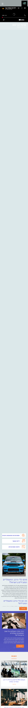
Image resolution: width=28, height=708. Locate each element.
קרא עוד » (21, 646)
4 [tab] (11, 650)
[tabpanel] (14, 631)
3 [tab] (13, 650)
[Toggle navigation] (2, 3)
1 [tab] (17, 650)
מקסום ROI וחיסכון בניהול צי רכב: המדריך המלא (14, 681)
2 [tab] (15, 650)
